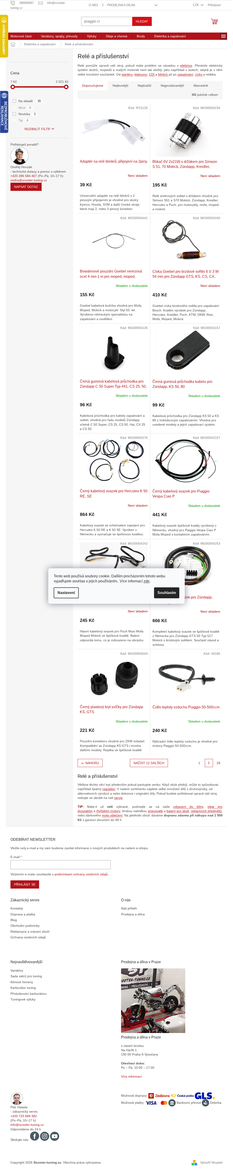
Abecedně (199, 85)
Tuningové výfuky (21, 999)
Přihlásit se (23, 884)
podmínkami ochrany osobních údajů (79, 874)
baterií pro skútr (176, 811)
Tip (22, 120)
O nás (91, 5)
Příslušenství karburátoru (27, 993)
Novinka (25, 114)
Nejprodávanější (170, 85)
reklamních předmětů (204, 811)
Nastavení (64, 593)
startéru (125, 74)
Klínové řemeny (20, 982)
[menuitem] (19, 36)
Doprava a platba (21, 914)
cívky (197, 74)
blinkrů (162, 74)
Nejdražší (143, 85)
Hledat (140, 21)
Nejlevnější (119, 85)
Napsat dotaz (24, 187)
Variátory (15, 970)
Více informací (129, 1076)
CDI (150, 74)
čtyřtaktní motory (107, 811)
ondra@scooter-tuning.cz (27, 180)
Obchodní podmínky (23, 925)
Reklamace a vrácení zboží (28, 931)
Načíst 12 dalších (147, 763)
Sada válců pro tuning (24, 976)
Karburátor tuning (21, 988)
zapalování (184, 74)
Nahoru (90, 763)
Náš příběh (127, 908)
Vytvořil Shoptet (210, 1162)
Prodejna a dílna (119, 5)
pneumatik (153, 811)
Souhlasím (165, 593)
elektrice (185, 65)
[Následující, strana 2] (207, 763)
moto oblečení (110, 815)
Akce (23, 107)
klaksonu (139, 74)
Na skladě (28, 101)
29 (217, 763)
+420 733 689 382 (22, 1116)
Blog (12, 920)
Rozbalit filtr (35, 129)
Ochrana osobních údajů (26, 937)
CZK (194, 5)
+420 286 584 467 (22, 176)
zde (145, 581)
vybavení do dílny (187, 806)
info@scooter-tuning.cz (25, 1125)
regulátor (107, 789)
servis (117, 798)
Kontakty (15, 908)
